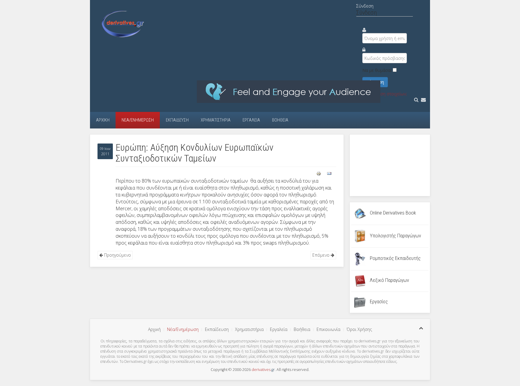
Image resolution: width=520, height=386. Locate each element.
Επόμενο (321, 255)
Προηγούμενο (117, 255)
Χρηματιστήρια (216, 120)
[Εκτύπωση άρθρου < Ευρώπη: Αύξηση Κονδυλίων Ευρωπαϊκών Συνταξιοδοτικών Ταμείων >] (319, 173)
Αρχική (103, 120)
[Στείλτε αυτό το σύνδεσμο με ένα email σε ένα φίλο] (329, 173)
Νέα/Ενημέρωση (138, 120)
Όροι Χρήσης (359, 329)
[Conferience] (288, 91)
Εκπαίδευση (177, 120)
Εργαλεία (251, 120)
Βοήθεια (280, 120)
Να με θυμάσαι (377, 70)
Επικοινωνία (328, 329)
